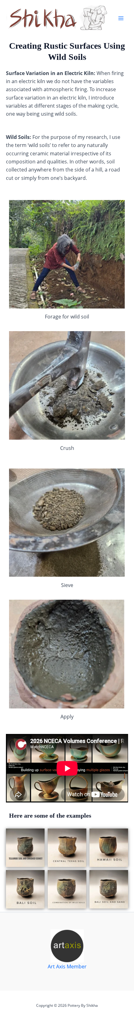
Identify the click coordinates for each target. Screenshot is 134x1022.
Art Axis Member (67, 966)
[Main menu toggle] (121, 18)
